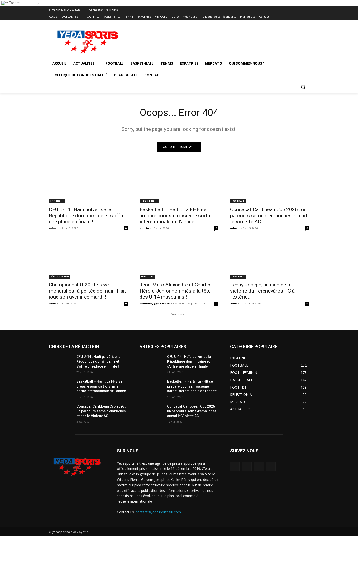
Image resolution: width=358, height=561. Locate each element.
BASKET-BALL (149, 201)
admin (53, 228)
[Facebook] (279, 16)
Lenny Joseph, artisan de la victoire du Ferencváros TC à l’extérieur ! (262, 291)
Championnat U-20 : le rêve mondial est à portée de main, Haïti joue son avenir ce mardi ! (88, 291)
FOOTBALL (56, 201)
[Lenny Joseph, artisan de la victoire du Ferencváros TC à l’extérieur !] (269, 259)
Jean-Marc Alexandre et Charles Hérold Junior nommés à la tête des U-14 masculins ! (176, 291)
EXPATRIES (238, 276)
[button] (303, 87)
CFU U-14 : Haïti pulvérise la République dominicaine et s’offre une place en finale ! (87, 216)
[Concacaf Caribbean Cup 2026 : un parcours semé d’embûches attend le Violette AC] (269, 183)
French (14, 3)
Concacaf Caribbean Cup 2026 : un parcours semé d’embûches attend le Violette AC (268, 216)
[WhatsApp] (299, 16)
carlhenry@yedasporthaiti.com (162, 303)
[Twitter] (293, 16)
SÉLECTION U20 (59, 276)
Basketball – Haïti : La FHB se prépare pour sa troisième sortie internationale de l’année (176, 216)
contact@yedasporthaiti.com (158, 512)
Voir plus (177, 314)
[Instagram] (286, 16)
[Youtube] (306, 16)
